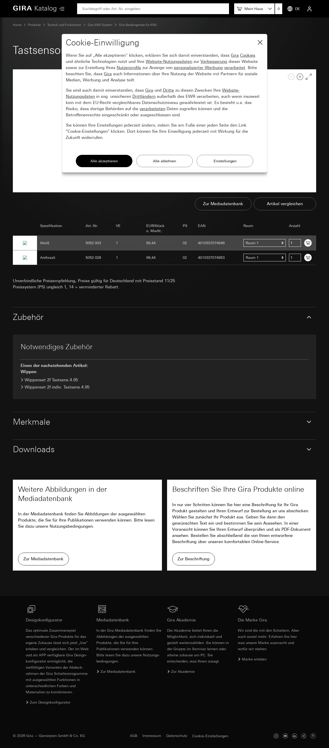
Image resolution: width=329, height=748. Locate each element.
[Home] (35, 9)
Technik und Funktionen (64, 25)
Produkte (34, 25)
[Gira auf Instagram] (276, 736)
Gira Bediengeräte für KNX (138, 25)
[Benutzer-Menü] (309, 9)
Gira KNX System (100, 25)
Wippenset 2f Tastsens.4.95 (51, 379)
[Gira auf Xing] (304, 736)
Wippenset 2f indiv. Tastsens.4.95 (57, 387)
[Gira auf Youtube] (285, 736)
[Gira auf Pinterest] (313, 736)
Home (17, 25)
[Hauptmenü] (60, 9)
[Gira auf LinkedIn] (294, 736)
